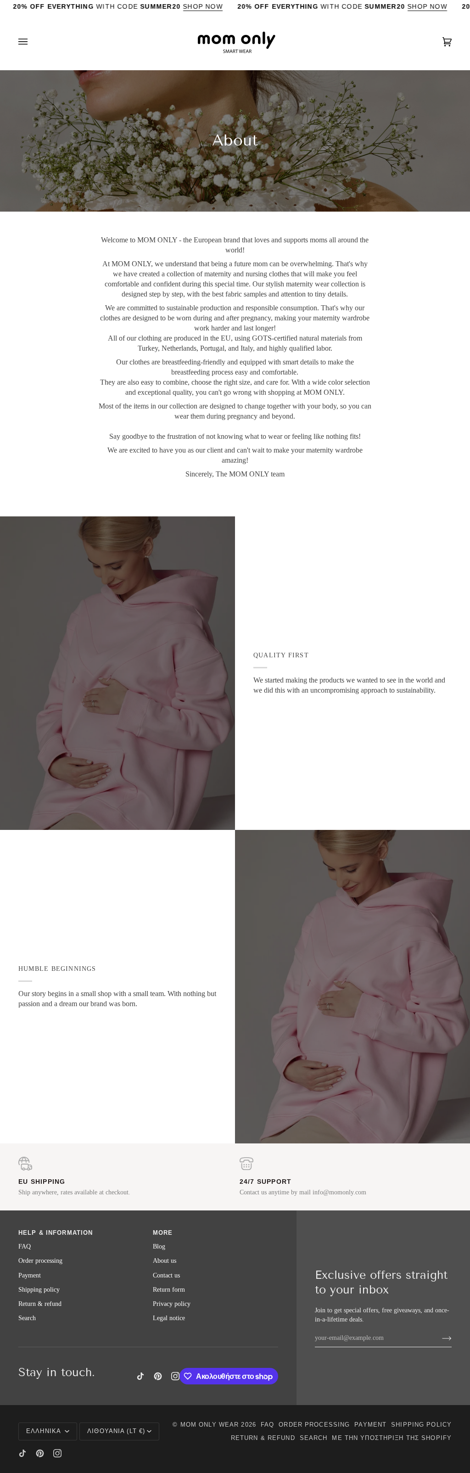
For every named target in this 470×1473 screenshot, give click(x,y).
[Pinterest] (158, 1376)
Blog (159, 1246)
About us (164, 1260)
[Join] (439, 1338)
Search (27, 1318)
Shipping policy (39, 1289)
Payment (29, 1275)
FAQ (24, 1246)
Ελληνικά (44, 1431)
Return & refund (40, 1303)
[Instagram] (175, 1376)
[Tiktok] (140, 1376)
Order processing (40, 1260)
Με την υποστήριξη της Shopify (392, 1438)
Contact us (166, 1275)
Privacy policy (171, 1303)
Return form (169, 1289)
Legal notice (169, 1318)
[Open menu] (32, 42)
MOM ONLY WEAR (209, 1425)
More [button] (163, 1233)
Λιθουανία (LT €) (116, 1431)
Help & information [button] (55, 1233)
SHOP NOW (203, 6)
